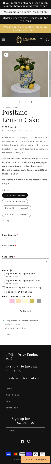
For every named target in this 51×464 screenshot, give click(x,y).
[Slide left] (19, 102)
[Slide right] (32, 102)
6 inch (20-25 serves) (15, 195)
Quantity (5, 220)
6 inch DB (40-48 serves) (16, 208)
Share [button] (8, 334)
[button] (3, 39)
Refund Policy (12, 407)
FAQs (8, 401)
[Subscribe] (42, 430)
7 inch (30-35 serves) (15, 201)
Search (9, 388)
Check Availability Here (35, 459)
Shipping (14, 131)
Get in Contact (12, 395)
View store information (15, 328)
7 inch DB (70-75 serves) (16, 214)
